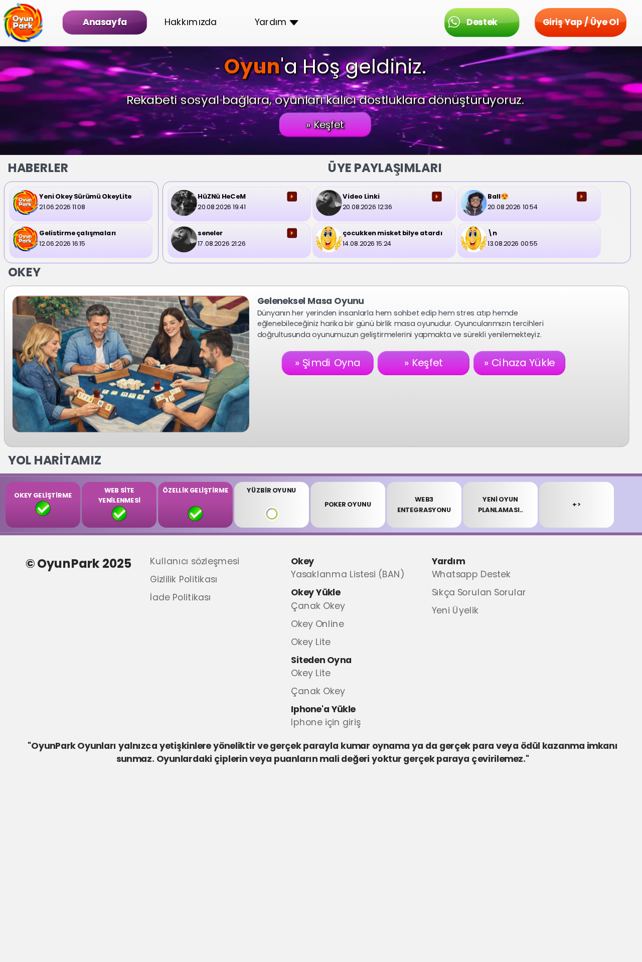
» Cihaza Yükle (519, 363)
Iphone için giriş (326, 718)
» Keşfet (325, 124)
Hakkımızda (191, 22)
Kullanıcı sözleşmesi (194, 557)
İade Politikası (180, 593)
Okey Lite (311, 637)
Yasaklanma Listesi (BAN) (347, 570)
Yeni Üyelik (455, 606)
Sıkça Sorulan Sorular (479, 588)
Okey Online (317, 619)
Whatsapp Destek (471, 570)
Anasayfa (105, 22)
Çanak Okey (318, 601)
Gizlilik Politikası (183, 575)
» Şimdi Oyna (327, 363)
